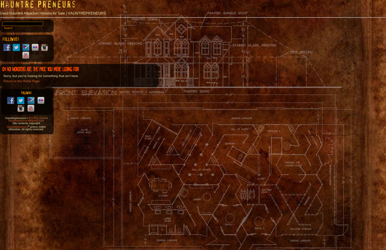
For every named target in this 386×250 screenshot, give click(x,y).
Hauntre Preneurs (38, 4)
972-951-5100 (37, 118)
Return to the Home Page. (21, 81)
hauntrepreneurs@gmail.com (26, 120)
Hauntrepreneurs (17, 126)
